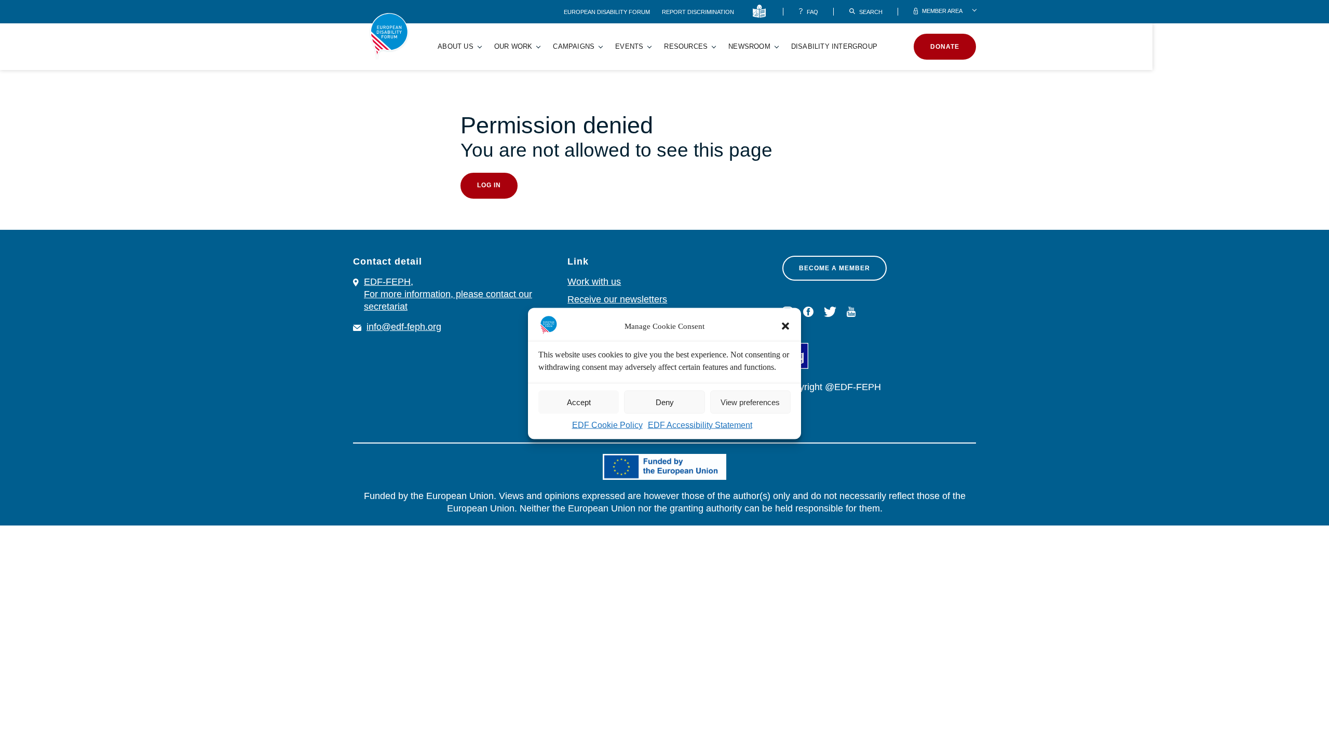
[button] (785, 326)
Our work (513, 46)
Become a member (834, 268)
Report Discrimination (698, 12)
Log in (489, 185)
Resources (686, 46)
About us (455, 46)
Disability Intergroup (834, 46)
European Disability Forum (608, 12)
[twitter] (830, 312)
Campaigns (573, 46)
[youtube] (851, 312)
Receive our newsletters (617, 299)
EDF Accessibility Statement (700, 425)
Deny (665, 401)
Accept (579, 401)
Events (629, 46)
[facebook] (808, 312)
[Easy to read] (761, 11)
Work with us (594, 281)
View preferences (750, 401)
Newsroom (749, 46)
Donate (944, 46)
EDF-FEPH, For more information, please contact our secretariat (448, 294)
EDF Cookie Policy (607, 425)
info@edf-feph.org (404, 327)
